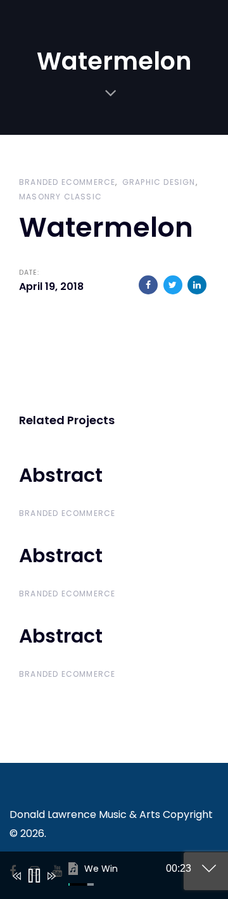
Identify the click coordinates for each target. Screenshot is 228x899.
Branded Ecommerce (67, 182)
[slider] (81, 884)
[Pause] (33, 876)
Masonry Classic (60, 196)
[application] (104, 878)
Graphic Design (159, 182)
